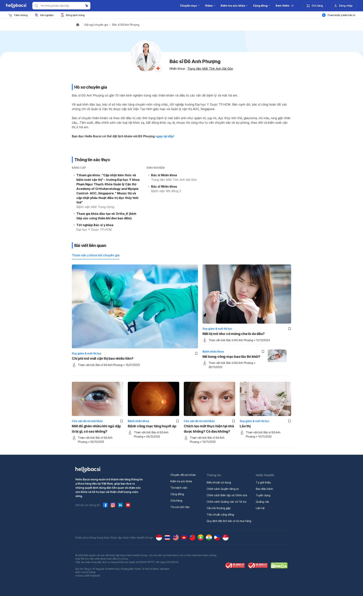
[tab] (95, 255)
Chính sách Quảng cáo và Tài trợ (226, 501)
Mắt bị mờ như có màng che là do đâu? (233, 334)
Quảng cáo (262, 501)
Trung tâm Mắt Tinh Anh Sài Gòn (210, 68)
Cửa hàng (176, 500)
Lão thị (245, 426)
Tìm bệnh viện (178, 487)
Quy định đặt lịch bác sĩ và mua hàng (229, 521)
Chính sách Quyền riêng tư (223, 488)
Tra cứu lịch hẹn (180, 507)
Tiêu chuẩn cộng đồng (220, 514)
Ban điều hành (264, 488)
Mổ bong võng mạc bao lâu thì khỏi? (231, 357)
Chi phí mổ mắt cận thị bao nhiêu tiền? (102, 358)
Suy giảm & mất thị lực (87, 353)
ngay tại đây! (164, 136)
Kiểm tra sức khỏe (181, 481)
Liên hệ (260, 508)
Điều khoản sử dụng (219, 482)
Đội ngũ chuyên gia (96, 24)
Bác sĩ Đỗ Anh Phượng (125, 24)
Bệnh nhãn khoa (213, 351)
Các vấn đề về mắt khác (87, 421)
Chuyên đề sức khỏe (182, 474)
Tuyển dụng (263, 495)
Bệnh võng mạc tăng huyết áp (152, 426)
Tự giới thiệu (263, 482)
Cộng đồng (177, 494)
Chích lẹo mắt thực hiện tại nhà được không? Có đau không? (209, 428)
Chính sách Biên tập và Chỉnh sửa (227, 495)
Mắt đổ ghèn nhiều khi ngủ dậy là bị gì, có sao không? (96, 428)
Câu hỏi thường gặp (218, 508)
